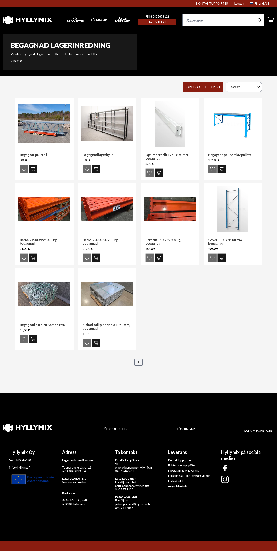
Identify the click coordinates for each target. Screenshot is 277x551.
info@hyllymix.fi (19, 467)
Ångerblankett (177, 486)
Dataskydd (175, 481)
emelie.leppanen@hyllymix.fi (133, 467)
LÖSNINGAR (99, 20)
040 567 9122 (124, 489)
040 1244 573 (124, 471)
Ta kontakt (157, 22)
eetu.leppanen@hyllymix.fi (132, 485)
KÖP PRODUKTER (114, 429)
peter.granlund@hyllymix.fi (132, 504)
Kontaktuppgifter (179, 460)
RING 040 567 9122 (157, 16)
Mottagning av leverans (183, 470)
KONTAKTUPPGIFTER (212, 3)
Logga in (239, 3)
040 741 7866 (124, 507)
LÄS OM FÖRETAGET (122, 20)
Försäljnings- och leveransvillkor (189, 475)
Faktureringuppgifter (182, 465)
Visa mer (16, 60)
